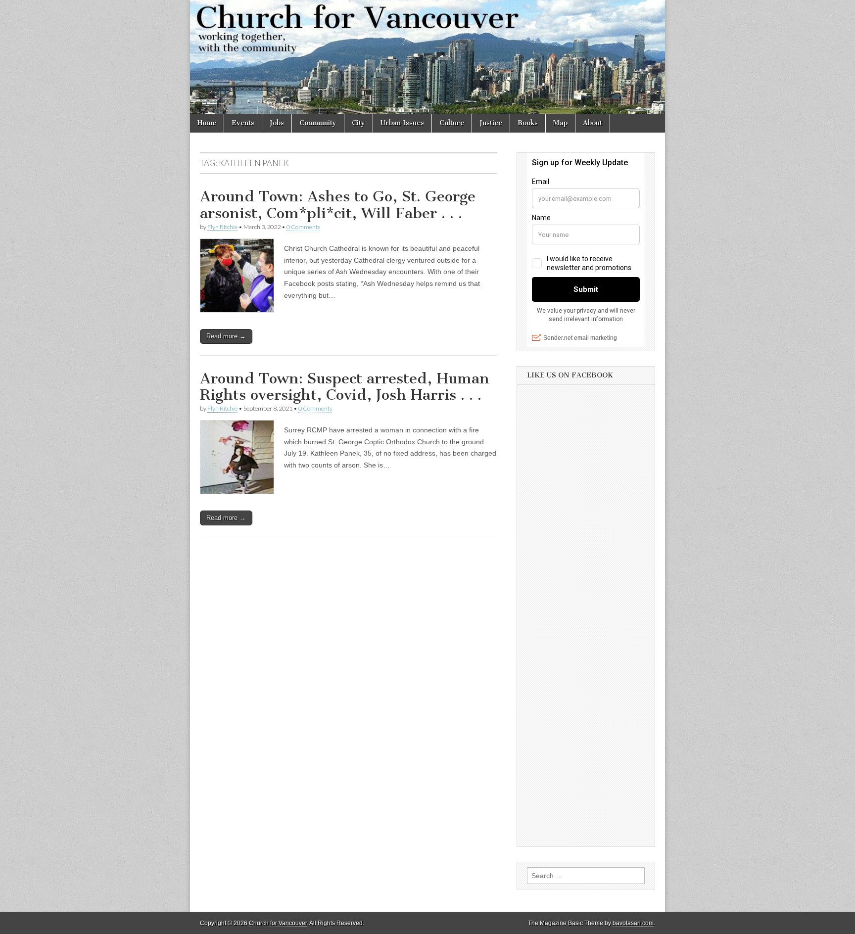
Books (528, 123)
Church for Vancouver (278, 923)
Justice (490, 123)
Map (560, 123)
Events (243, 123)
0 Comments (303, 227)
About (592, 123)
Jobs (277, 123)
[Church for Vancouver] (427, 57)
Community (317, 123)
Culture (451, 123)
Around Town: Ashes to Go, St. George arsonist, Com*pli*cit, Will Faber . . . (337, 204)
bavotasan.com (633, 923)
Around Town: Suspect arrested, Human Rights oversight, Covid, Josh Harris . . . (344, 387)
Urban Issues (402, 123)
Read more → (226, 336)
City (358, 123)
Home (206, 123)
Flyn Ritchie (222, 227)
